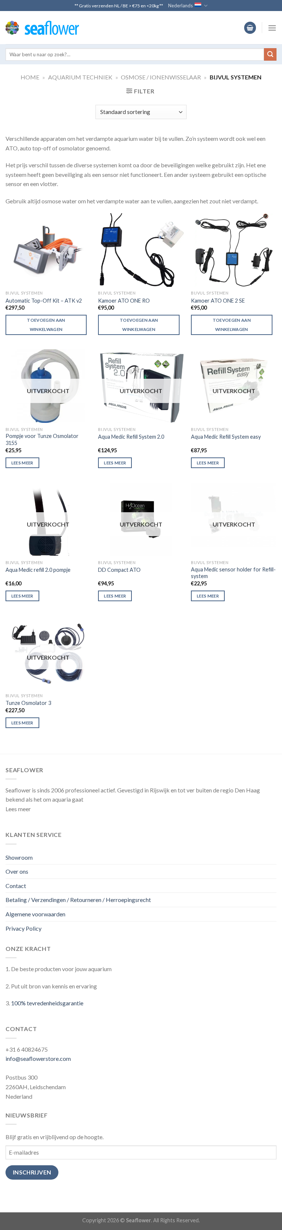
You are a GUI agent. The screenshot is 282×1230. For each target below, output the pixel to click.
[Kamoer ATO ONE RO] (141, 250)
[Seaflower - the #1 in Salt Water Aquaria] (42, 28)
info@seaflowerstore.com (38, 1058)
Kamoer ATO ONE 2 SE (218, 300)
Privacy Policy (23, 928)
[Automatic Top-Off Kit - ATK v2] (48, 250)
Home (30, 77)
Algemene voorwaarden (35, 913)
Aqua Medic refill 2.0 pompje (38, 570)
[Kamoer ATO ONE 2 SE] (233, 250)
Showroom (19, 857)
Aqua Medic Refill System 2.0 (131, 437)
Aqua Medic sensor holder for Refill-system (233, 573)
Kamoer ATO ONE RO (124, 300)
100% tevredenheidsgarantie (47, 1002)
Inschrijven (32, 1172)
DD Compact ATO (119, 570)
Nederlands (180, 5)
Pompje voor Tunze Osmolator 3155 (42, 439)
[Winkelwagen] (250, 28)
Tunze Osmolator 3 (28, 703)
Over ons (17, 871)
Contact (16, 885)
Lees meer (22, 462)
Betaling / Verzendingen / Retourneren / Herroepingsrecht (78, 899)
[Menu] (272, 28)
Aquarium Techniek (80, 77)
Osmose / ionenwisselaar (161, 77)
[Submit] (270, 54)
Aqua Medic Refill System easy (226, 437)
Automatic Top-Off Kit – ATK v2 (44, 300)
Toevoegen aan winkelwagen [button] (46, 325)
